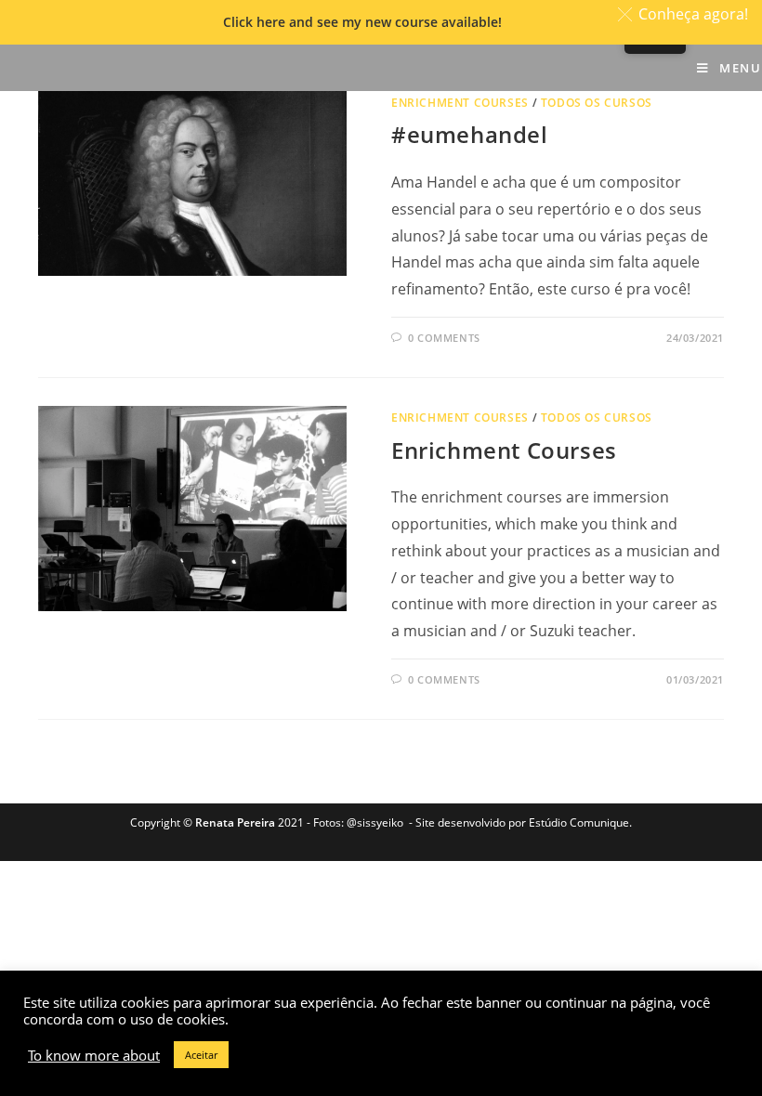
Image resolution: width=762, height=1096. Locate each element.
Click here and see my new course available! (362, 22)
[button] (686, 14)
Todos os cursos (596, 103)
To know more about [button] (94, 1055)
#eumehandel (469, 134)
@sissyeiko (375, 822)
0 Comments (444, 338)
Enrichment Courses (460, 103)
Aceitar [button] (201, 1055)
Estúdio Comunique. (580, 822)
